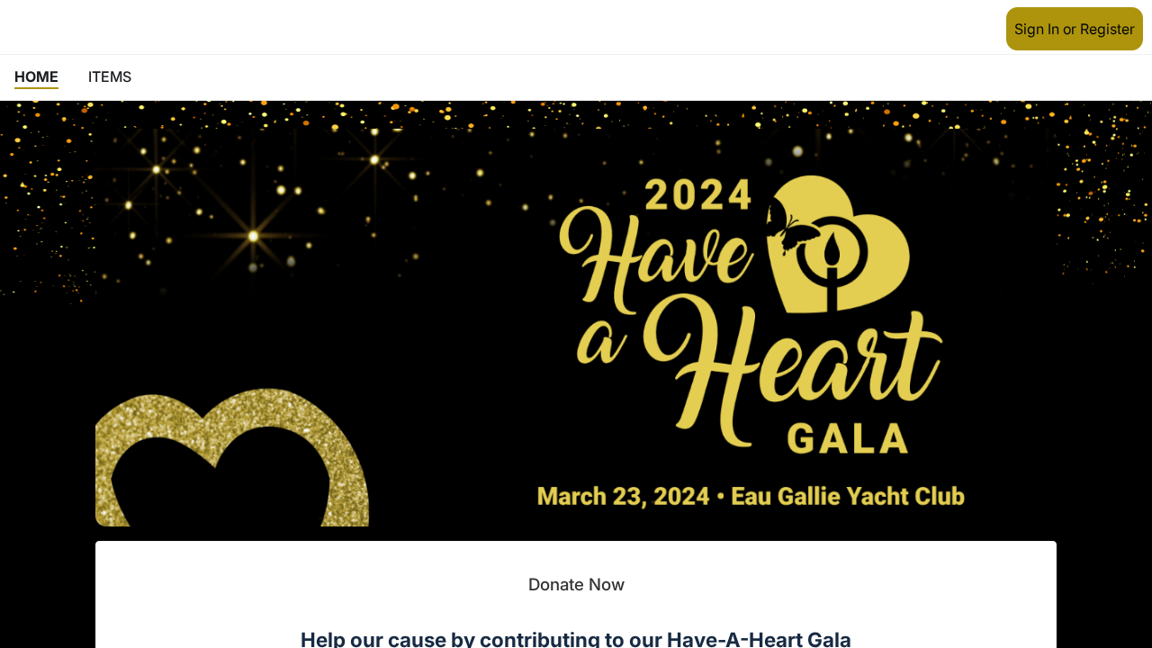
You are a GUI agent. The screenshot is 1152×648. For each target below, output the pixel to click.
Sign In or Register (1074, 29)
